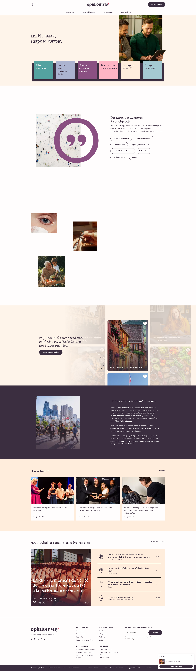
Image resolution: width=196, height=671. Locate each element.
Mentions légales (93, 668)
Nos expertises (82, 627)
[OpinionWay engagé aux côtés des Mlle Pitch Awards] (52, 499)
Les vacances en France (173, 661)
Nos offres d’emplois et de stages (85, 657)
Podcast (102, 637)
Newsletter (147, 668)
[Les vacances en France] (127, 345)
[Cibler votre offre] (43, 70)
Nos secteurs (80, 634)
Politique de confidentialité (58, 668)
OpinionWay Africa (105, 650)
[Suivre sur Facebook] (41, 639)
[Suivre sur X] (31, 639)
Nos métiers (80, 637)
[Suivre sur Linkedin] (38, 639)
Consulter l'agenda (158, 542)
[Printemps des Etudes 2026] (129, 598)
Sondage (102, 631)
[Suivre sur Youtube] (35, 639)
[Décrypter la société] (130, 70)
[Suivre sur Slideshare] (44, 639)
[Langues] (33, 4)
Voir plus (162, 470)
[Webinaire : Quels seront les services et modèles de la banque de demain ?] (129, 584)
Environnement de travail (85, 653)
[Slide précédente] (102, 360)
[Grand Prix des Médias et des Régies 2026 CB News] (129, 570)
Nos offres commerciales (84, 640)
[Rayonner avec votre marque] (87, 70)
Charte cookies (77, 668)
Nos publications (89, 12)
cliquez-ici (134, 639)
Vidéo (101, 640)
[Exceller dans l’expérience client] (65, 70)
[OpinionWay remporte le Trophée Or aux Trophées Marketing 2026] (98, 499)
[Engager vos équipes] (152, 70)
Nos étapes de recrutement (85, 650)
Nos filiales (103, 646)
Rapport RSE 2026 (134, 668)
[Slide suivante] (102, 368)
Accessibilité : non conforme (113, 668)
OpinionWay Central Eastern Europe (108, 654)
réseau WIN (139, 407)
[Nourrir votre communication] (109, 70)
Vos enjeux (80, 631)
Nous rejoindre (82, 646)
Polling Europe (104, 658)
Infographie (103, 634)
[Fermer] (192, 656)
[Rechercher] (37, 4)
